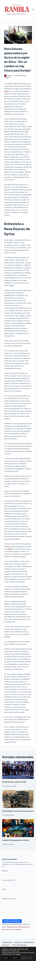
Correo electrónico (8, 880)
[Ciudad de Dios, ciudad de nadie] (18, 770)
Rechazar (15, 958)
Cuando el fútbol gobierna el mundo (15, 840)
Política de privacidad (19, 945)
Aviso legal (6, 945)
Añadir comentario (9, 899)
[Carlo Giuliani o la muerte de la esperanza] (18, 799)
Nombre (5, 871)
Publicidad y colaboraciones (24, 942)
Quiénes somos (7, 942)
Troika (9, 549)
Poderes (7, 77)
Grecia (6, 91)
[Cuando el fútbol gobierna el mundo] (18, 828)
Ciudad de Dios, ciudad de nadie (14, 782)
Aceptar (6, 958)
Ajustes (24, 958)
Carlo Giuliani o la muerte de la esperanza (17, 811)
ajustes (18, 954)
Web (3, 889)
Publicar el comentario (12, 921)
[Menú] (33, 9)
